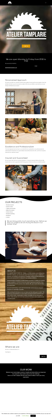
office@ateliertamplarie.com (11, 67)
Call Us (26, 46)
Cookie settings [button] (25, 415)
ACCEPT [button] (33, 415)
